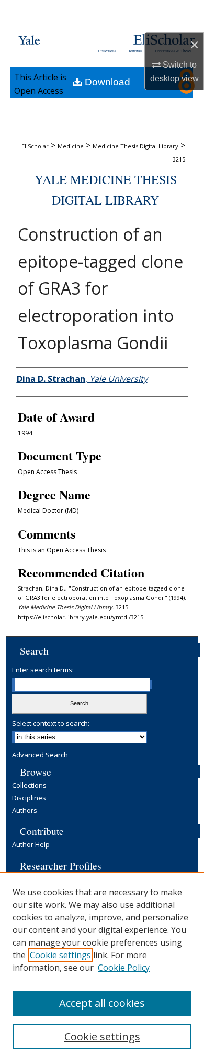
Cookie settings (60, 955)
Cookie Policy (124, 967)
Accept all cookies (102, 1003)
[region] (102, 967)
